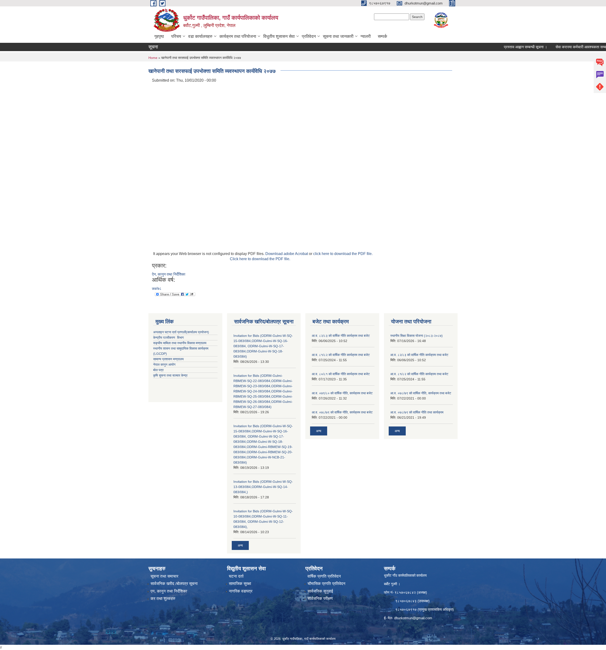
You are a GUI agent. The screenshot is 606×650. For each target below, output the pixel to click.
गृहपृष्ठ (159, 36)
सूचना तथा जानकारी (338, 36)
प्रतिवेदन (309, 36)
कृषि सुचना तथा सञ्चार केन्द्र (170, 375)
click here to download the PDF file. (343, 254)
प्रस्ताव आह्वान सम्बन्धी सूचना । (510, 47)
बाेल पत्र (158, 370)
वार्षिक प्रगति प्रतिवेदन (324, 576)
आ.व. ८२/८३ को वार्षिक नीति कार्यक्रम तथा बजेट (341, 336)
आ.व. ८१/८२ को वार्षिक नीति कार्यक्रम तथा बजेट (341, 355)
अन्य (240, 545)
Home (152, 58)
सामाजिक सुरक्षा (240, 583)
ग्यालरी (366, 36)
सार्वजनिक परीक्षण (320, 598)
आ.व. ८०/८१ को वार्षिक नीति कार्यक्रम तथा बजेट (341, 374)
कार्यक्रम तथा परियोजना (237, 36)
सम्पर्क (382, 36)
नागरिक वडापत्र (240, 591)
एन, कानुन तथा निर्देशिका (169, 591)
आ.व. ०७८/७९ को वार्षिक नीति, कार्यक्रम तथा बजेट (342, 412)
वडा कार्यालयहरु (200, 36)
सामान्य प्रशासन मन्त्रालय (168, 359)
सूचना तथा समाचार (164, 576)
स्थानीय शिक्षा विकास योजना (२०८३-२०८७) (416, 336)
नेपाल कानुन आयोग (164, 364)
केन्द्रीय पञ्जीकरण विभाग (168, 337)
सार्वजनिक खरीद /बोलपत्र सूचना (174, 583)
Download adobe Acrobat (287, 254)
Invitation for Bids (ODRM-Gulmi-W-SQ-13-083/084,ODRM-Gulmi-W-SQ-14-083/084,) (263, 487)
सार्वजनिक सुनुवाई (320, 591)
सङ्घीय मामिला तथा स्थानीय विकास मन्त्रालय (179, 343)
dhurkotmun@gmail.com (413, 618)
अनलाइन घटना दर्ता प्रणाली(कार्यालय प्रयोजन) (181, 332)
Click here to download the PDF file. (260, 259)
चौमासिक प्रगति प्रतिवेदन (326, 583)
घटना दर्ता (236, 576)
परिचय (176, 36)
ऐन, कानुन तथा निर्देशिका (168, 274)
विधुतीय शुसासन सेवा (279, 36)
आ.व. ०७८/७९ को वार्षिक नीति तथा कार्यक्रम (416, 412)
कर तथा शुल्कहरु (163, 598)
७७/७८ (156, 288)
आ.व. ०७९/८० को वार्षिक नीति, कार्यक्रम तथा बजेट (342, 393)
